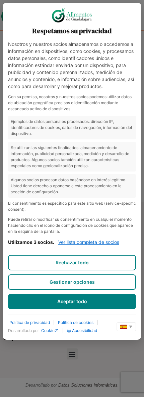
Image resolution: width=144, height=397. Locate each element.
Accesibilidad (84, 330)
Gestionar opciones (72, 282)
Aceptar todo (72, 301)
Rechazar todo (72, 262)
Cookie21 (50, 330)
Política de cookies (75, 322)
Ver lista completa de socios (88, 242)
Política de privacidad (29, 322)
